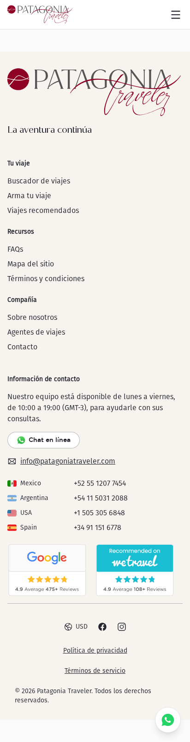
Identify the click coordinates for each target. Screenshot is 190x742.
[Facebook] (102, 626)
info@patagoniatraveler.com (67, 461)
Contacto (22, 346)
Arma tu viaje (29, 195)
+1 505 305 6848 (99, 512)
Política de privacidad (95, 650)
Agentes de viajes (36, 332)
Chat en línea (50, 439)
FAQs (15, 249)
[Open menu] (175, 14)
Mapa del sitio (30, 263)
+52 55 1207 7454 (100, 483)
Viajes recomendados (43, 210)
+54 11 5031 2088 (101, 498)
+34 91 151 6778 (97, 527)
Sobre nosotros (32, 317)
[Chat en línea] (168, 720)
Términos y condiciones (45, 278)
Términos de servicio (95, 671)
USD (82, 626)
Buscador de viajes (38, 181)
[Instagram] (121, 626)
